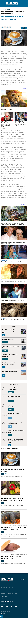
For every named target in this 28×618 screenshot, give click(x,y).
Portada (2, 9)
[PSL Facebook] (2, 607)
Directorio (3, 593)
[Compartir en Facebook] (2, 27)
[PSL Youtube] (16, 607)
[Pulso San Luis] (12, 3)
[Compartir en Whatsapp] (7, 27)
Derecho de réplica (12, 593)
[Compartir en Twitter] (5, 27)
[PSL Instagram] (7, 607)
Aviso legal (3, 613)
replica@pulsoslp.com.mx (7, 601)
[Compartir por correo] (10, 27)
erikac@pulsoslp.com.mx (7, 598)
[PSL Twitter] (11, 607)
